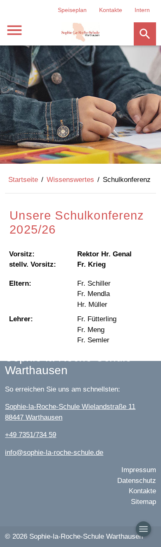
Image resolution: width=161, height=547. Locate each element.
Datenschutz (136, 481)
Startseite (23, 180)
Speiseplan (72, 10)
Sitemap (143, 502)
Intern (142, 10)
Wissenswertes (70, 180)
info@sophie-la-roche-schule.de (54, 452)
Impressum (138, 470)
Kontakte (110, 10)
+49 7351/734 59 (30, 435)
